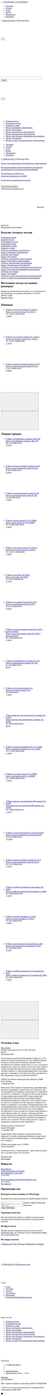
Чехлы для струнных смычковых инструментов (25, 136)
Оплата (9, 8)
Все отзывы (5, 1048)
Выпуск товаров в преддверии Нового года (18, 1180)
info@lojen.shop (7, 1233)
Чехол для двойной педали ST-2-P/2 (20, 604)
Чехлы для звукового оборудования (20, 132)
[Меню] (2, 2)
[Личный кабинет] (19, 57)
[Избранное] (23, 39)
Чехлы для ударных (14, 138)
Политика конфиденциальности (19, 1297)
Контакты (10, 17)
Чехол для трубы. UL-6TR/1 (17, 577)
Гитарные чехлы (12, 121)
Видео (8, 12)
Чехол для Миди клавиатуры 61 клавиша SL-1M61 (26, 975)
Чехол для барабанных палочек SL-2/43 (22, 663)
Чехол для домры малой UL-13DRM (20, 776)
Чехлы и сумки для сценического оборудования (25, 140)
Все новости (6, 1169)
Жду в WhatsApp (8, 1208)
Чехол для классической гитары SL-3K (21, 495)
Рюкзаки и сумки (13, 126)
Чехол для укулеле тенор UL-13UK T (21, 312)
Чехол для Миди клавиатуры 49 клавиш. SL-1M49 (26, 891)
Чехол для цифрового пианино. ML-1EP (22, 441)
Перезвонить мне (23, 1264)
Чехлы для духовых (14, 130)
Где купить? (10, 1293)
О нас (8, 10)
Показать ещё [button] (6, 1157)
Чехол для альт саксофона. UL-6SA (20, 919)
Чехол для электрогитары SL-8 (18, 690)
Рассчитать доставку (9, 186)
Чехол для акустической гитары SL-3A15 (22, 862)
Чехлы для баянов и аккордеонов (19, 128)
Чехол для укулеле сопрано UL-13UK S (22, 339)
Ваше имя (27, 1205)
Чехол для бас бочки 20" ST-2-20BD (20, 523)
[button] (24, 1275)
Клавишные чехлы (13, 123)
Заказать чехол (7, 298)
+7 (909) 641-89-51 (8, 21)
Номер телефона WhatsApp (34, 1203)
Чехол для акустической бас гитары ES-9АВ (24, 835)
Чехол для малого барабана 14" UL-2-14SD (23, 749)
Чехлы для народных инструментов (20, 134)
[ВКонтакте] (19, 1262)
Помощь (4, 1377)
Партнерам (10, 1295)
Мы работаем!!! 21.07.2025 (12, 1173)
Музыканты (10, 14)
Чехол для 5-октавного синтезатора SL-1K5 (23, 946)
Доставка (9, 6)
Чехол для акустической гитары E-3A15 (22, 366)
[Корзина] (19, 76)
